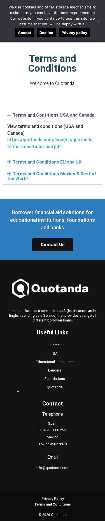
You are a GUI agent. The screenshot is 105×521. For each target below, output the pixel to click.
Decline (46, 32)
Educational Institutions (55, 362)
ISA (54, 353)
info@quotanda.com (52, 468)
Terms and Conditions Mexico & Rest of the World (51, 176)
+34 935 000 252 (52, 430)
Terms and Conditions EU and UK (47, 162)
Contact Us (53, 244)
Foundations (55, 379)
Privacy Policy (52, 499)
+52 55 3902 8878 (52, 444)
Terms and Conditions (52, 504)
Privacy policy (74, 32)
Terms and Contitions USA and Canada (53, 115)
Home (55, 345)
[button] (52, 115)
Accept (24, 32)
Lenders (54, 370)
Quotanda (55, 387)
